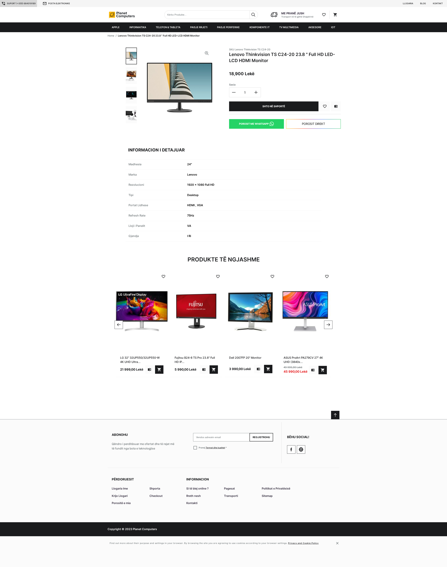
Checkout (156, 496)
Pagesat (229, 488)
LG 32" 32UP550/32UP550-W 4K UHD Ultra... (140, 360)
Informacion (197, 479)
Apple (116, 27)
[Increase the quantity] (256, 92)
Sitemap (267, 496)
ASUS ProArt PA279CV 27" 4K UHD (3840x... (303, 360)
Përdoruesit (123, 479)
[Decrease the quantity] (234, 92)
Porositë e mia (121, 503)
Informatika (137, 27)
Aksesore (314, 27)
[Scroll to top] (335, 415)
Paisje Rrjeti (198, 27)
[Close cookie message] (337, 543)
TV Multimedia (289, 27)
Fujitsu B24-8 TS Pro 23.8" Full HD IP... (195, 360)
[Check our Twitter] (301, 449)
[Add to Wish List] (325, 106)
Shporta (154, 488)
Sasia (232, 84)
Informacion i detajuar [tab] (156, 150)
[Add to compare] (149, 369)
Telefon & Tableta (168, 27)
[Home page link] (130, 15)
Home (111, 35)
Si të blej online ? (197, 488)
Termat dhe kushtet (215, 447)
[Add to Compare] (336, 106)
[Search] (254, 15)
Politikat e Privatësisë (276, 488)
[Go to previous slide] (119, 325)
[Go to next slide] (328, 325)
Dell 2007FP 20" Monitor (245, 357)
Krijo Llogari (120, 496)
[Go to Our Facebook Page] (291, 449)
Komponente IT (260, 27)
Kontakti (191, 503)
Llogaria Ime (120, 488)
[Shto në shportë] (159, 369)
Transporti (231, 496)
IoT (333, 27)
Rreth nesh (193, 496)
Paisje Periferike (228, 27)
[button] (131, 56)
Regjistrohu (261, 437)
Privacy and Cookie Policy (303, 543)
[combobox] (211, 14)
